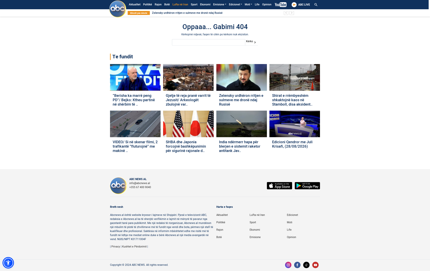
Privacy (115, 247)
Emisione (218, 5)
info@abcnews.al (139, 183)
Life (257, 5)
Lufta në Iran (180, 5)
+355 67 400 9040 (140, 187)
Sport (194, 5)
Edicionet (234, 5)
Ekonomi (205, 5)
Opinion (266, 5)
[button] (8, 263)
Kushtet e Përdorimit (134, 247)
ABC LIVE (304, 4)
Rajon (158, 5)
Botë (167, 5)
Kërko (251, 41)
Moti (247, 5)
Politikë (147, 5)
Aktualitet (134, 5)
